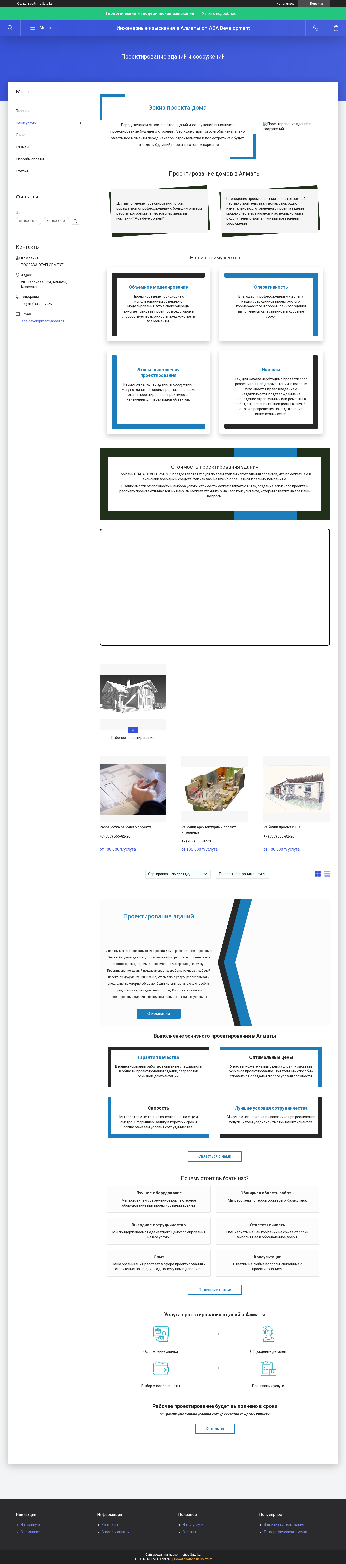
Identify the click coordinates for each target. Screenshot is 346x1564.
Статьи (22, 171)
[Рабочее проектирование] (133, 697)
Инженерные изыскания (284, 1525)
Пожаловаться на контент (193, 1559)
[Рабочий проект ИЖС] (296, 789)
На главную (30, 1525)
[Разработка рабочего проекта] (133, 789)
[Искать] (10, 28)
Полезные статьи (214, 1289)
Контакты (215, 1428)
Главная (22, 111)
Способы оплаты (30, 159)
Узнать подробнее (219, 13)
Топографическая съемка (285, 1532)
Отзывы (22, 147)
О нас (20, 135)
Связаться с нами (214, 1156)
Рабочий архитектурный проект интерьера (208, 829)
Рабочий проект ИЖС (281, 827)
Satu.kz (195, 1554)
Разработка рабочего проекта (126, 827)
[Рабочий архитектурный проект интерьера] (214, 789)
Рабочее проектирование (133, 738)
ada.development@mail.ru (43, 321)
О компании (158, 1013)
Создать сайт (26, 3)
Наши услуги (26, 123)
